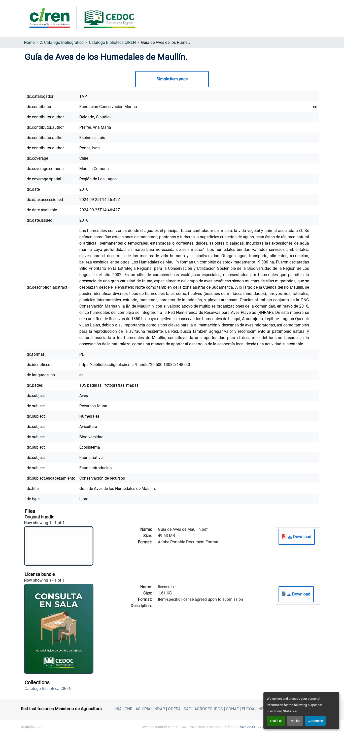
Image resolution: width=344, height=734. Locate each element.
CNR (128, 709)
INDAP (159, 709)
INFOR (263, 709)
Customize (315, 721)
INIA (118, 709)
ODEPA (174, 709)
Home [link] (29, 42)
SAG (187, 709)
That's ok (276, 721)
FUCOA (248, 709)
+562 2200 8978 (251, 727)
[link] (297, 537)
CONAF (232, 709)
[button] (48, 688)
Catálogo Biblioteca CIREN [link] (112, 42)
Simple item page (172, 79)
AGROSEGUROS (208, 709)
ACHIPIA (142, 709)
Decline (295, 721)
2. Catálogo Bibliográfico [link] (62, 42)
